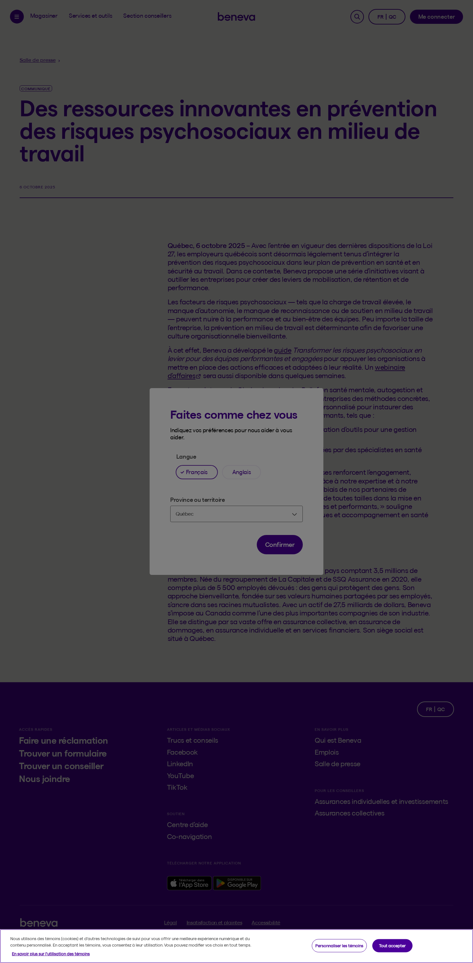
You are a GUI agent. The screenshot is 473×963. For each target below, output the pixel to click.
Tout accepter (392, 945)
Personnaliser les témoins (339, 945)
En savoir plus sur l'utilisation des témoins (51, 953)
